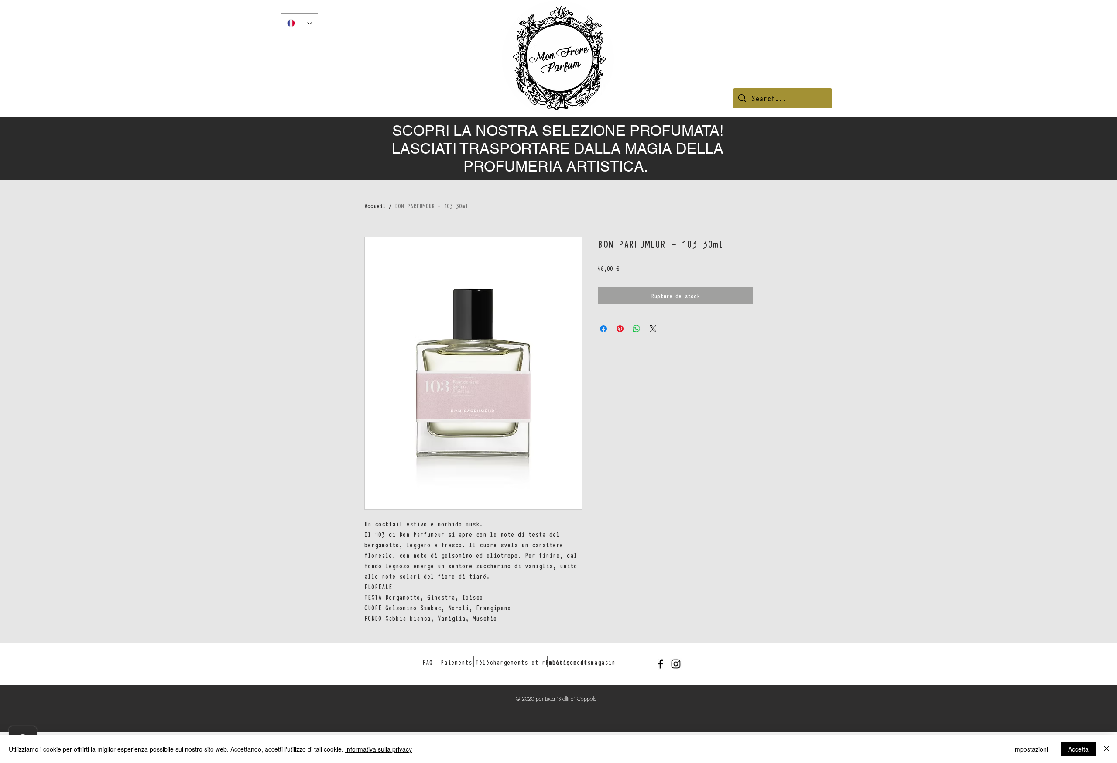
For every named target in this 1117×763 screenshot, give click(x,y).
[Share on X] (653, 328)
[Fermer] (1106, 749)
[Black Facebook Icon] (660, 664)
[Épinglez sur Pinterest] (620, 328)
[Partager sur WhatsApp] (636, 328)
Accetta (1078, 749)
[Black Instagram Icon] (676, 664)
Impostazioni (1030, 749)
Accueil (375, 205)
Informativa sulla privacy (378, 749)
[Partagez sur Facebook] (603, 328)
